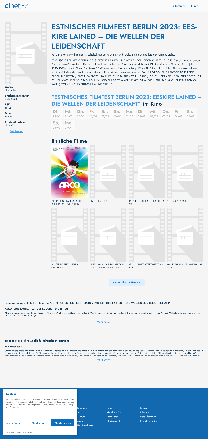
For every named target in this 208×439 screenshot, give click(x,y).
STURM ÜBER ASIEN (177, 201)
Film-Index (145, 412)
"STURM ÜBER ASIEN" (161, 76)
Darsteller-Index (148, 416)
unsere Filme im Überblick (127, 282)
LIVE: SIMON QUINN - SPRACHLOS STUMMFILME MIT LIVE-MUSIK (107, 266)
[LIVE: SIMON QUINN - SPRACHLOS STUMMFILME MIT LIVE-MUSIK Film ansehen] (108, 235)
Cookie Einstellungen (83, 425)
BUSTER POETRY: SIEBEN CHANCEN (64, 266)
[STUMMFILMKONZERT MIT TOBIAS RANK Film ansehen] (147, 235)
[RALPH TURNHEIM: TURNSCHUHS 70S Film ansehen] (147, 171)
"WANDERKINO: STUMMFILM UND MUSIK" (86, 84)
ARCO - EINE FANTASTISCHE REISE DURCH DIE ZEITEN (66, 203)
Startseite (179, 6)
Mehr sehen (104, 322)
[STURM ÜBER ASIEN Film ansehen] (185, 171)
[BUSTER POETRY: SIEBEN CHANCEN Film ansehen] (69, 235)
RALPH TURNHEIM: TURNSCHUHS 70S (146, 203)
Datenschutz (79, 416)
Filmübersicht (113, 421)
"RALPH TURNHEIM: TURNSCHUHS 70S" (123, 76)
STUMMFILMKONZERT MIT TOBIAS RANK (147, 266)
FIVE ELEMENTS (98, 201)
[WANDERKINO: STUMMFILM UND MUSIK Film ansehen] (185, 235)
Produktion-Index (148, 421)
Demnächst (112, 416)
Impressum (78, 421)
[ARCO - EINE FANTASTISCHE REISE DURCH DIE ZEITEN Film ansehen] (69, 171)
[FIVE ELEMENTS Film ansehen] (108, 171)
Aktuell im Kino (114, 412)
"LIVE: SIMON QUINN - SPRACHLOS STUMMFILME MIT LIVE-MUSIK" (113, 80)
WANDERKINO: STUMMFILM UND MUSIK (185, 266)
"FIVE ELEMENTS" (87, 76)
